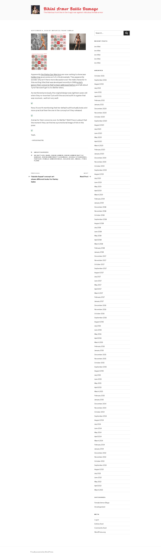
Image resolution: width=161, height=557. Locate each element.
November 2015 (100, 359)
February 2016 (99, 346)
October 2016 (99, 314)
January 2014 (99, 449)
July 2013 (97, 473)
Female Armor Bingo (52, 159)
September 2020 (100, 121)
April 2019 (98, 191)
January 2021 (99, 104)
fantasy (38, 159)
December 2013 (100, 453)
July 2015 (97, 375)
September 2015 (100, 367)
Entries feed (98, 524)
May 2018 (97, 236)
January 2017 (99, 301)
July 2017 (97, 277)
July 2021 (97, 88)
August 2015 (99, 371)
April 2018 (98, 240)
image (78, 159)
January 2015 (99, 400)
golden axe (68, 159)
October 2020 (99, 117)
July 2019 (97, 178)
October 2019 (99, 166)
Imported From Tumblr (62, 30)
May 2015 (97, 383)
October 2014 (99, 412)
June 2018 (98, 232)
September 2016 (100, 318)
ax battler (39, 155)
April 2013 (97, 486)
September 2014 (100, 416)
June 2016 (98, 330)
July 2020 (97, 129)
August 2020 (99, 125)
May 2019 (97, 186)
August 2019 (99, 174)
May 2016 (97, 334)
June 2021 (98, 92)
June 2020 (98, 133)
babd (48, 155)
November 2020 (100, 113)
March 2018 (98, 244)
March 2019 (98, 195)
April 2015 (98, 387)
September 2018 (100, 219)
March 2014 (98, 441)
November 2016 (100, 309)
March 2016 (98, 342)
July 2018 (97, 227)
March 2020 (98, 145)
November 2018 (100, 211)
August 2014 (99, 420)
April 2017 (97, 289)
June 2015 (98, 379)
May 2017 (97, 285)
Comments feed (100, 528)
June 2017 (98, 281)
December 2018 (100, 207)
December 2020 (100, 109)
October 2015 (99, 363)
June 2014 (98, 428)
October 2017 (99, 264)
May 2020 (98, 137)
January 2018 (99, 252)
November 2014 (100, 408)
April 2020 (98, 141)
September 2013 (100, 465)
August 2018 (99, 223)
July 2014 (97, 424)
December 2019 (100, 158)
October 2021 (99, 76)
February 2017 (99, 297)
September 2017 (100, 268)
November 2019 (100, 162)
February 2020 (99, 150)
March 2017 (98, 293)
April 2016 (98, 338)
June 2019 (98, 182)
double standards (78, 157)
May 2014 (97, 432)
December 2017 (100, 256)
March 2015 (98, 391)
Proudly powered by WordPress (41, 552)
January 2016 (99, 350)
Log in (96, 520)
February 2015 (99, 396)
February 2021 (99, 100)
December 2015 (100, 355)
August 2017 (99, 273)
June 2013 (98, 477)
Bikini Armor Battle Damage (71, 8)
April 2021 (97, 96)
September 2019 (100, 170)
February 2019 (99, 199)
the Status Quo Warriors (51, 74)
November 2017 (100, 260)
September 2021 (100, 80)
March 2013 (98, 490)
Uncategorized (41, 152)
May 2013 (97, 482)
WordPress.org (100, 532)
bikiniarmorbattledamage (55, 157)
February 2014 (99, 445)
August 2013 (99, 469)
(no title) (97, 46)
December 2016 (100, 305)
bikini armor (57, 155)
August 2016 (99, 322)
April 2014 (98, 436)
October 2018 (99, 215)
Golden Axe (36, 77)
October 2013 (99, 461)
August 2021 (99, 84)
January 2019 (99, 203)
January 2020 (99, 154)
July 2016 (97, 326)
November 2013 (100, 457)
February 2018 (99, 248)
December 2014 (100, 404)
